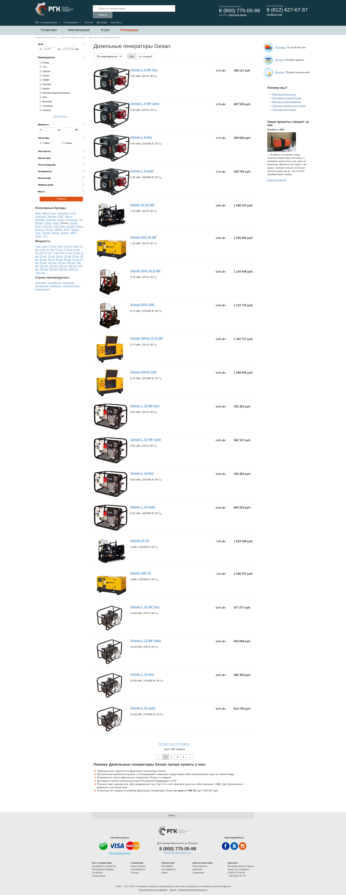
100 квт (52, 262)
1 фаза (46, 143)
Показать (61, 199)
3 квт (60, 246)
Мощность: (43, 241)
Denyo (68, 216)
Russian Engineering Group (56, 93)
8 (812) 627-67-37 (287, 10)
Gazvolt (46, 71)
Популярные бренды (103, 869)
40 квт (51, 259)
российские (54, 282)
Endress (51, 219)
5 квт (42, 249)
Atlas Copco (49, 213)
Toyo (38, 232)
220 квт (53, 265)
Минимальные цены (284, 94)
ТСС (45, 67)
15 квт (51, 256)
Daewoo (47, 110)
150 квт (71, 262)
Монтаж (279, 72)
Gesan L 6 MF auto (144, 103)
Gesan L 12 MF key (144, 607)
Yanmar (46, 232)
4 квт (75, 246)
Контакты (116, 22)
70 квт (75, 259)
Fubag (46, 62)
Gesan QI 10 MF (142, 205)
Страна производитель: (52, 277)
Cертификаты (138, 869)
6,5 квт (39, 252)
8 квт (62, 252)
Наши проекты (138, 866)
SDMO (46, 80)
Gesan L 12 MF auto (145, 640)
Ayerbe (46, 88)
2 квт (44, 246)
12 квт (43, 256)
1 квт (37, 246)
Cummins (40, 216)
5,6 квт (59, 249)
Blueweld (47, 101)
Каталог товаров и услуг (73, 37)
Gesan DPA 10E (142, 304)
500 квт (63, 269)
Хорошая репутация (284, 109)
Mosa (79, 226)
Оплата (88, 22)
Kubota (71, 226)
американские (71, 285)
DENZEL (40, 219)
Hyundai (47, 84)
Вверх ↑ (173, 815)
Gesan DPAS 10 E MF (146, 338)
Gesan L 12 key (142, 674)
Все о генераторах (46, 22)
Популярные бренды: (51, 208)
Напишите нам (274, 14)
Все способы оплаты (120, 853)
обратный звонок (237, 15)
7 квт (55, 252)
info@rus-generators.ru (177, 852)
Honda (73, 223)
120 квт (61, 262)
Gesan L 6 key (141, 137)
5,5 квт (50, 249)
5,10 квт (68, 249)
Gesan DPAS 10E (143, 372)
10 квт (76, 252)
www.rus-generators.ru (46, 37)
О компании (71, 22)
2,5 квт (52, 246)
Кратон (65, 232)
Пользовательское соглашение (153, 890)
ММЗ (73, 232)
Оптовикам (167, 866)
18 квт (67, 256)
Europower (72, 219)
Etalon (61, 219)
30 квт (43, 259)
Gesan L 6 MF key (144, 70)
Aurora (46, 75)
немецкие (55, 285)
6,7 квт (47, 252)
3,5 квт (67, 246)
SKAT (67, 229)
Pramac (39, 229)
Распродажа (129, 30)
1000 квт (73, 269)
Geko (56, 223)
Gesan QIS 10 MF (143, 237)
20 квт (75, 256)
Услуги (105, 30)
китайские (68, 282)
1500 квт (40, 272)
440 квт (53, 269)
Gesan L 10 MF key (144, 406)
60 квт (67, 259)
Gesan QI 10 (139, 540)
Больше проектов (276, 180)
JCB (56, 226)
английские (41, 285)
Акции (164, 872)
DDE (60, 216)
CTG (73, 213)
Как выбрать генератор (104, 866)
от (41, 49)
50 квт (59, 259)
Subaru (75, 229)
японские (40, 282)
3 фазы (68, 143)
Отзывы (135, 872)
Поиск (102, 15)
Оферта (173, 890)
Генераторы (49, 30)
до (59, 49)
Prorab (49, 229)
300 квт (72, 265)
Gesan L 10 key (142, 473)
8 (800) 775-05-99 (239, 10)
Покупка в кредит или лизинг (289, 105)
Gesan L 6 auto (142, 171)
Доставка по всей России (287, 98)
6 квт (76, 249)
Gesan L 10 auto (142, 507)
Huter (38, 226)
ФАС (45, 97)
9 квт (68, 252)
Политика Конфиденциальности (192, 890)
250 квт (63, 265)
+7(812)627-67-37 (237, 876)
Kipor (62, 226)
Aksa (38, 213)
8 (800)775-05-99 (236, 872)
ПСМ (38, 236)
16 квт (59, 256)
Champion (48, 106)
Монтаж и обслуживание (286, 101)
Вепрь (55, 232)
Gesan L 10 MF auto (145, 439)
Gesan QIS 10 (140, 573)
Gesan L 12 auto (142, 708)
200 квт (44, 265)
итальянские (42, 289)
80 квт (43, 262)
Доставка (102, 22)
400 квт (44, 269)
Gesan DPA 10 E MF (145, 271)
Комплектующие (79, 30)
